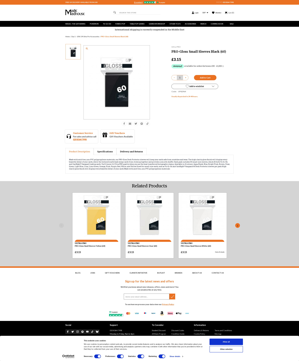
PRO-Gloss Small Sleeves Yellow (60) (90, 246)
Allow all (226, 342)
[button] (194, 86)
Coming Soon (217, 24)
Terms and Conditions (223, 330)
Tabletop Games (137, 24)
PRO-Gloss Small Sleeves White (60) (196, 246)
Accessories (190, 24)
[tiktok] (147, 123)
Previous (61, 225)
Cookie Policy (199, 334)
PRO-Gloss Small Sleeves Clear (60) (142, 246)
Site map (218, 334)
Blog (77, 273)
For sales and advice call (84, 138)
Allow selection (226, 349)
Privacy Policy (168, 304)
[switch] (120, 356)
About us (197, 273)
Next (237, 225)
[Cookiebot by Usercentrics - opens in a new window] (68, 356)
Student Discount (159, 330)
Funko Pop (120, 24)
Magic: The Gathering (75, 24)
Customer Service (83, 133)
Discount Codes (177, 330)
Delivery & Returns (201, 330)
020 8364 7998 (228, 2)
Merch (203, 24)
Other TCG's (174, 24)
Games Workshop (157, 24)
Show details (175, 356)
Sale (232, 24)
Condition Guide (177, 334)
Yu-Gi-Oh (107, 24)
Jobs (92, 273)
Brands (178, 273)
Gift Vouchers (117, 133)
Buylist (161, 273)
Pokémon (94, 24)
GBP (204, 13)
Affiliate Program (159, 334)
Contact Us (218, 273)
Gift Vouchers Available (121, 136)
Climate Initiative (138, 273)
